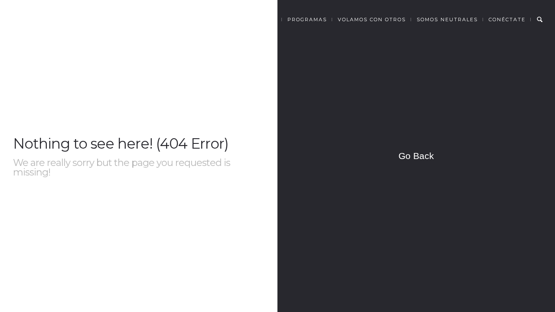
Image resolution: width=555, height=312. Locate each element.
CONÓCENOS (257, 19)
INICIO (218, 19)
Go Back (416, 156)
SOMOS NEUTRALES (447, 19)
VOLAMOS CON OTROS (372, 19)
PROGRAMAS (307, 19)
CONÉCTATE (507, 19)
